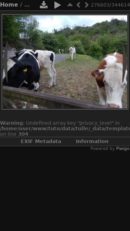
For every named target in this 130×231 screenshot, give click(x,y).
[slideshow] (57, 6)
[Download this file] (44, 6)
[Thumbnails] (70, 5)
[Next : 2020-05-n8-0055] (87, 5)
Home (9, 4)
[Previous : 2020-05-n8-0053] (78, 5)
